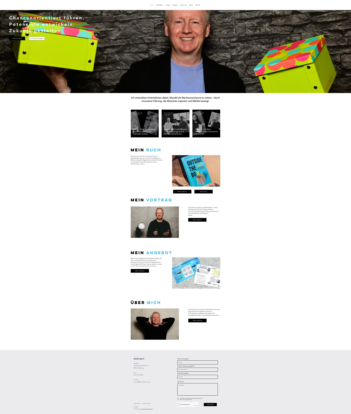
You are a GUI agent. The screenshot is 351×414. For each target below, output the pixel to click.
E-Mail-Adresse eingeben (185, 366)
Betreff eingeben (183, 373)
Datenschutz (146, 403)
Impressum (137, 403)
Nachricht (180, 381)
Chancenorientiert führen (46, 18)
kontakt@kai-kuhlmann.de (142, 382)
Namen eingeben (183, 359)
